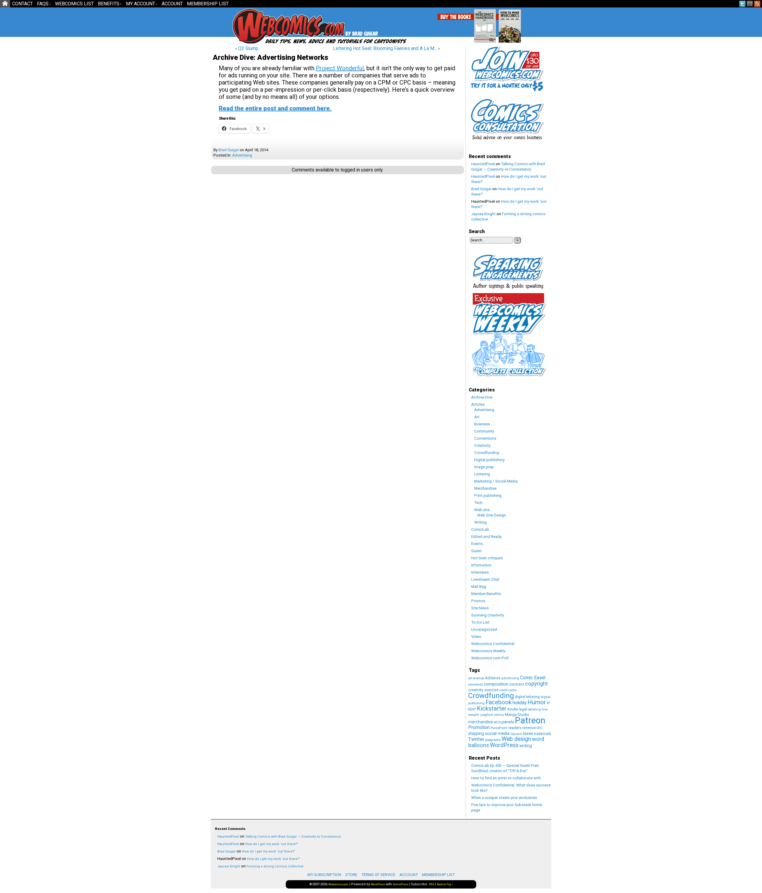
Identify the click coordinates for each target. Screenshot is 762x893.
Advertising (242, 155)
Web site (482, 510)
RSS (757, 3)
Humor (536, 702)
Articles (478, 404)
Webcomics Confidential (492, 643)
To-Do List (480, 622)
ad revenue (476, 678)
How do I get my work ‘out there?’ (272, 844)
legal (523, 709)
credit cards (507, 690)
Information (481, 565)
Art (477, 417)
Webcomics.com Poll (489, 658)
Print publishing (488, 495)
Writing (480, 522)
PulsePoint (499, 728)
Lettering (482, 474)
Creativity (482, 445)
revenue (529, 727)
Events (477, 543)
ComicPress (400, 884)
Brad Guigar (228, 150)
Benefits (110, 4)
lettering (534, 709)
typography (493, 740)
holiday (520, 702)
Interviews (480, 572)
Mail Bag (478, 586)
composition (496, 684)
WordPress (504, 745)
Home (5, 3)
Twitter (742, 3)
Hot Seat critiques (487, 558)
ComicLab (480, 529)
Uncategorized (484, 629)
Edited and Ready (486, 536)
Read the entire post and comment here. (275, 108)
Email (750, 3)
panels (508, 721)
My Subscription (324, 874)
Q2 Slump (248, 48)
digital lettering (527, 696)
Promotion (479, 727)
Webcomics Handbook (515, 22)
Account (172, 4)
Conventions (485, 438)
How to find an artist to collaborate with (506, 778)
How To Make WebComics (540, 23)
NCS (497, 722)
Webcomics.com (264, 26)
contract (516, 684)
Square (516, 734)
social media (497, 733)
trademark (542, 733)
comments (475, 684)
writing (525, 745)
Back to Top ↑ (445, 884)
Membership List (208, 4)
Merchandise (485, 488)
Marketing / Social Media (496, 481)
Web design (516, 739)
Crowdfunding (486, 452)
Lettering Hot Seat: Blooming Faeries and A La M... (385, 48)
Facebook (498, 702)
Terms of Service (378, 874)
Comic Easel (532, 677)
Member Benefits (486, 593)
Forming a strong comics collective (275, 866)
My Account (141, 4)
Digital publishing (489, 460)
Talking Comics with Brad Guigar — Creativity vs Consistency (293, 837)
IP (548, 703)
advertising (510, 678)
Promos (478, 601)
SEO (539, 728)
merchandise (480, 721)
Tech (478, 502)
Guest (476, 551)
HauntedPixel (483, 164)
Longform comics (492, 715)
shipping (476, 733)
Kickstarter (492, 708)
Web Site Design (491, 515)
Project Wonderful (340, 68)
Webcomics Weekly (488, 651)
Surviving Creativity (487, 615)
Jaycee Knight (483, 214)
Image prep (484, 467)
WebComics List (74, 4)
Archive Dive (481, 397)
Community (484, 431)
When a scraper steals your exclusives (504, 797)
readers (514, 727)
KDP (472, 709)
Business (482, 424)
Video (476, 636)
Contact (22, 4)
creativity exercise (483, 690)
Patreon (530, 720)
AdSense (492, 678)
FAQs (44, 4)
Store (351, 874)
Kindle (513, 709)
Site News (480, 608)
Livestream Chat (485, 579)
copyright (536, 683)
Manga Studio (517, 714)
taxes (528, 733)
